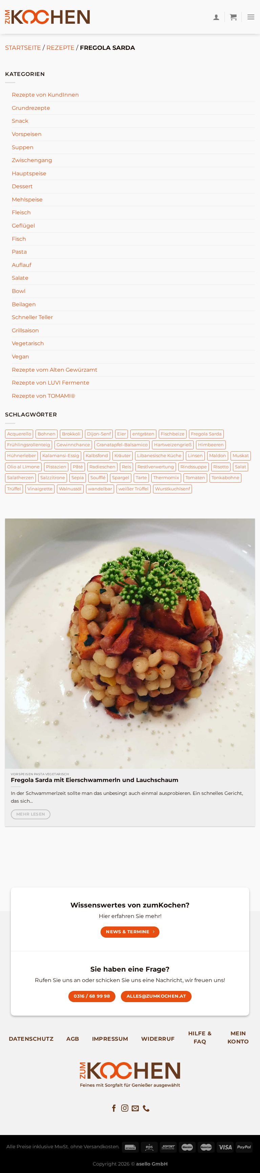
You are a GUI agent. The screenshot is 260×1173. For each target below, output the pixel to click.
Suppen (23, 147)
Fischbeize (173, 433)
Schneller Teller (32, 317)
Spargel (120, 477)
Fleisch (21, 212)
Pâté (78, 466)
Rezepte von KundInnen (45, 95)
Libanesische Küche (159, 455)
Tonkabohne (225, 477)
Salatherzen (20, 477)
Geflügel (23, 225)
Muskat (241, 455)
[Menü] (251, 16)
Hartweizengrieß (173, 444)
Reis (126, 466)
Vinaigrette (39, 488)
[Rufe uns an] (146, 1109)
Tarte (141, 477)
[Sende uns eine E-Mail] (135, 1109)
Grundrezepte (31, 108)
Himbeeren (211, 444)
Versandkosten (101, 1146)
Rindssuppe (193, 466)
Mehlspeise (27, 199)
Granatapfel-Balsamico (122, 444)
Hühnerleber (21, 455)
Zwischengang (32, 160)
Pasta (19, 252)
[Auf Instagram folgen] (124, 1109)
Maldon (217, 455)
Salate (20, 278)
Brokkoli (71, 433)
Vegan (20, 356)
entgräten (143, 433)
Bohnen (47, 433)
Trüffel (14, 488)
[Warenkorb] (233, 16)
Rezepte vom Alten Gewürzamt (55, 370)
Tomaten (195, 477)
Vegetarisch (28, 343)
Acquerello (19, 433)
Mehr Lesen (30, 814)
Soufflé (98, 477)
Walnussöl (70, 488)
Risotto (221, 466)
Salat (240, 466)
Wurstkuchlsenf (172, 488)
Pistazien (56, 466)
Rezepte (60, 48)
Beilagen (24, 304)
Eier (121, 433)
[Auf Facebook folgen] (113, 1109)
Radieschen (102, 466)
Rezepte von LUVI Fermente (50, 382)
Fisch (19, 239)
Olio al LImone (23, 466)
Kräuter (122, 455)
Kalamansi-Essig (60, 455)
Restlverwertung (155, 466)
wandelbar (100, 488)
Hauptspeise (29, 173)
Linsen (195, 455)
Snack (20, 121)
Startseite (23, 48)
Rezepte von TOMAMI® (43, 396)
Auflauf (21, 265)
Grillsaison (25, 330)
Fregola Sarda (206, 433)
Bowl (18, 291)
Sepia (77, 477)
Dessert (22, 186)
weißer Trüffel (133, 488)
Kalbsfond (97, 455)
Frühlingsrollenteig (28, 444)
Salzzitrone (52, 477)
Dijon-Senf (99, 433)
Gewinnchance (73, 444)
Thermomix (166, 477)
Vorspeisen (27, 134)
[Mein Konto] (216, 16)
